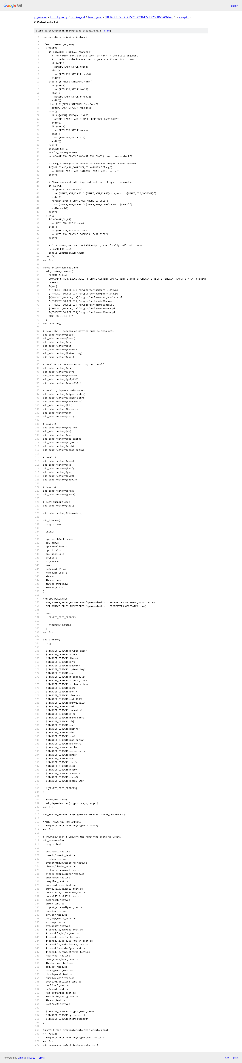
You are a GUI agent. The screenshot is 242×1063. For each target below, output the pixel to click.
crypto (184, 17)
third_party (58, 17)
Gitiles (21, 1057)
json (235, 1057)
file (107, 30)
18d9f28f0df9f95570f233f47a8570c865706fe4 (139, 17)
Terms (41, 1057)
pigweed (40, 17)
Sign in (234, 5)
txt (227, 1057)
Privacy (31, 1057)
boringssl (78, 17)
